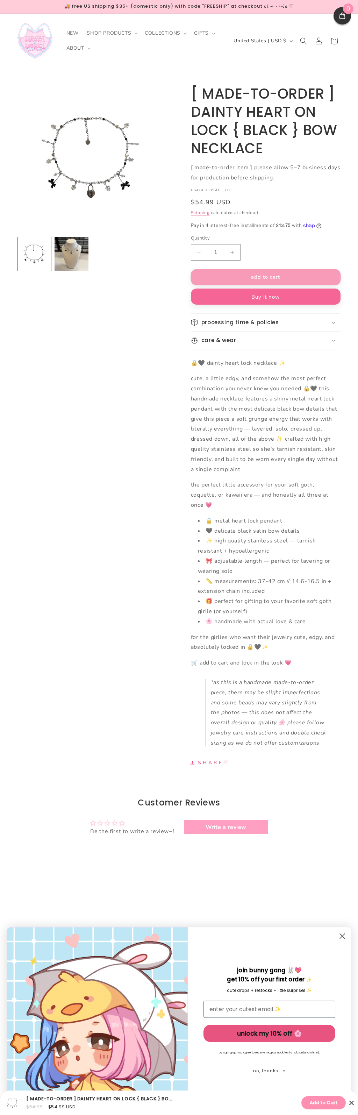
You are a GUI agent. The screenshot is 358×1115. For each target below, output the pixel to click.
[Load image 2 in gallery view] (71, 254)
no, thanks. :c (269, 1071)
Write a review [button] (226, 827)
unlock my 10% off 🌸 (269, 1033)
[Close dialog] (342, 936)
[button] (112, 33)
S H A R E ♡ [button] (213, 762)
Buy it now (265, 296)
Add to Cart (323, 1102)
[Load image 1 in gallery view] (34, 254)
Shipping (200, 212)
